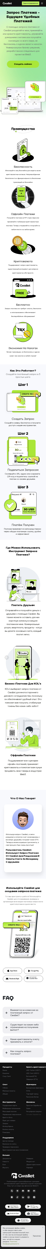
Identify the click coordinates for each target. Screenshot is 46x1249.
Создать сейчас (23, 64)
